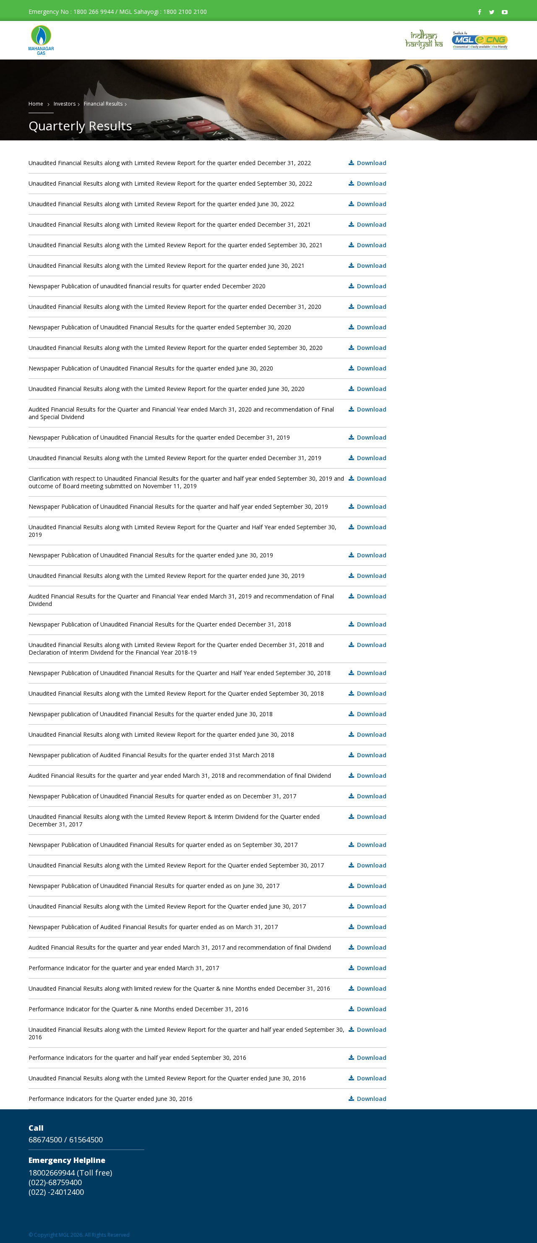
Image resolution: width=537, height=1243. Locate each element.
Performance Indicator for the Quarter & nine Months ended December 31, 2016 (208, 1009)
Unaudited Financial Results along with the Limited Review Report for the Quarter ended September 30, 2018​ (208, 693)
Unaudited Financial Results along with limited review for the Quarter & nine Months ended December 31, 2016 (208, 988)
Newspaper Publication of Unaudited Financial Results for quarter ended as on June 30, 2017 (208, 886)
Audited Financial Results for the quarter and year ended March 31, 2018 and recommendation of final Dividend (208, 775)
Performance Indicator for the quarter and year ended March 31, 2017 (208, 968)
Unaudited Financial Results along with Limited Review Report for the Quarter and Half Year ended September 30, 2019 (208, 531)
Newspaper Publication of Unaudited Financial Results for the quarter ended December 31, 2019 (208, 437)
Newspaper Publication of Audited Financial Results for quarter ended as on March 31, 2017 (208, 927)
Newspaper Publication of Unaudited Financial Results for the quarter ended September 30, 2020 (208, 327)
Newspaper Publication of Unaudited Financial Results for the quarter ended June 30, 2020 (208, 368)
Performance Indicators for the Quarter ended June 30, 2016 (208, 1099)
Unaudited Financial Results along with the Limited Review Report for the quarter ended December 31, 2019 (208, 458)
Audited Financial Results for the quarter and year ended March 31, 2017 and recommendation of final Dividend (208, 947)
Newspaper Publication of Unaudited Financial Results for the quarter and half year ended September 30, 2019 (208, 506)
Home (36, 103)
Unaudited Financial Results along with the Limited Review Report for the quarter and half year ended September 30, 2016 (208, 1033)
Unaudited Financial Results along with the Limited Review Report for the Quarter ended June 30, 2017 (208, 906)
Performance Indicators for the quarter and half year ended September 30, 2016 (208, 1058)
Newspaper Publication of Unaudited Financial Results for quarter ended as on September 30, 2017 (208, 845)
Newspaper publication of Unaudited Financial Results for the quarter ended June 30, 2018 (208, 714)
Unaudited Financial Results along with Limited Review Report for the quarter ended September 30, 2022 (208, 183)
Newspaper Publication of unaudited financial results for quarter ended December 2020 (208, 286)
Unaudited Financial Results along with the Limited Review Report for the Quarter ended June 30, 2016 (208, 1078)
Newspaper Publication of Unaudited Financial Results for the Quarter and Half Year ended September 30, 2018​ (208, 673)
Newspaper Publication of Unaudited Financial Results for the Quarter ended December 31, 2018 (208, 624)
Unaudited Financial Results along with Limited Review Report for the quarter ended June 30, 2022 (208, 204)
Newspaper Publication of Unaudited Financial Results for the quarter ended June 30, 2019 (208, 555)
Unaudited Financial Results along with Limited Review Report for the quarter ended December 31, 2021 (208, 224)
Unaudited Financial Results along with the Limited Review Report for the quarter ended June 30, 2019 (208, 576)
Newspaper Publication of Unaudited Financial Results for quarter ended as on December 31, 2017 (208, 796)
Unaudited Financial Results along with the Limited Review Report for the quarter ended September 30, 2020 (208, 348)
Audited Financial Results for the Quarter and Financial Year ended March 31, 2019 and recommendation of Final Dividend (208, 600)
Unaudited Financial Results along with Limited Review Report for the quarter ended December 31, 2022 (208, 163)
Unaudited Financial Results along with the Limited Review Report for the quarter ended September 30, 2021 (208, 245)
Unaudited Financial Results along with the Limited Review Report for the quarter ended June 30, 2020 (208, 389)
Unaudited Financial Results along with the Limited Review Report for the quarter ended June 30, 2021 (208, 265)
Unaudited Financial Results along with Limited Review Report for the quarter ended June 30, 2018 (208, 734)
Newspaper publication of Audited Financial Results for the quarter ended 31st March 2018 (208, 755)
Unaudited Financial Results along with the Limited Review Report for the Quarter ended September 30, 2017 (208, 865)
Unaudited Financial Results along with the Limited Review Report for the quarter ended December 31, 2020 (208, 307)
